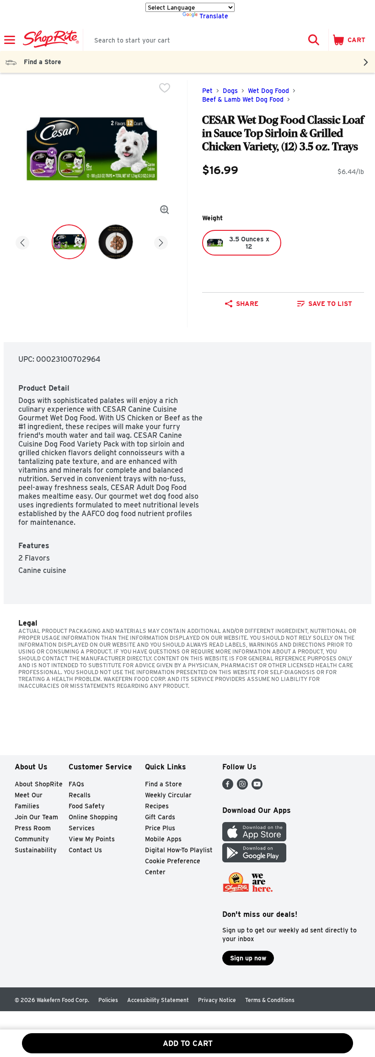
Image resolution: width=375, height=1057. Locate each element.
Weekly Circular (168, 795)
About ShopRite (39, 784)
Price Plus (160, 828)
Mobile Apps (163, 839)
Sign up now (248, 958)
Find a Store (163, 784)
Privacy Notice (217, 1000)
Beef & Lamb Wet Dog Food (243, 99)
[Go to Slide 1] (69, 242)
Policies (108, 1000)
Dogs (230, 90)
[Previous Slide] (22, 241)
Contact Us (85, 850)
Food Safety (87, 806)
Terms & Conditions (270, 1000)
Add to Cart (188, 1043)
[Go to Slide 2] (116, 242)
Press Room (33, 828)
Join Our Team (36, 817)
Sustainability (36, 850)
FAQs (76, 784)
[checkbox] (164, 87)
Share (247, 303)
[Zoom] (164, 210)
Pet (207, 90)
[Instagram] (242, 787)
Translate (213, 16)
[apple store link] (254, 838)
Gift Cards (160, 817)
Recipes (157, 806)
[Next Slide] (161, 241)
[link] (324, 303)
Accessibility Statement (158, 1000)
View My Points (92, 839)
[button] (313, 40)
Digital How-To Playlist (179, 850)
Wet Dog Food (268, 90)
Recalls (80, 795)
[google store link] (254, 859)
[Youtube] (257, 787)
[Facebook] (227, 787)
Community (32, 839)
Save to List (330, 303)
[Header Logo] (49, 39)
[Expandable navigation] (10, 40)
